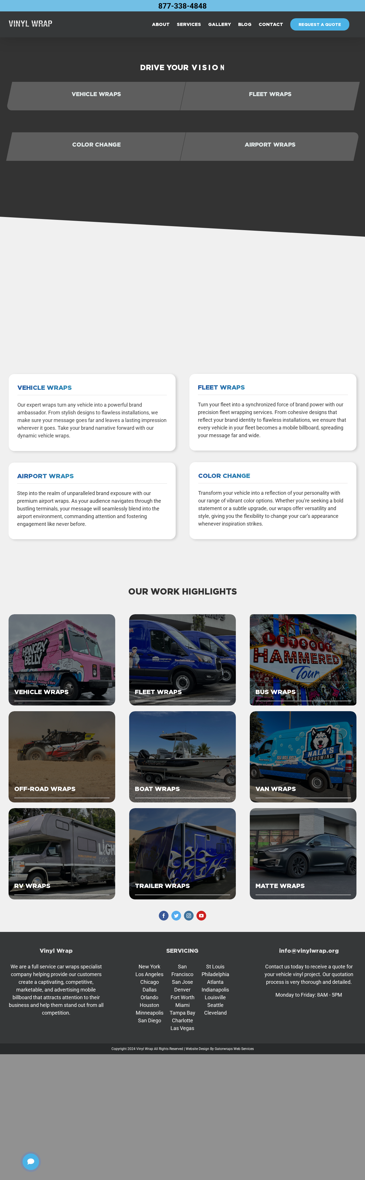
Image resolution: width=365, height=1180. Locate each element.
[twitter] (176, 916)
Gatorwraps (224, 1049)
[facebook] (164, 916)
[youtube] (201, 916)
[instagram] (189, 916)
